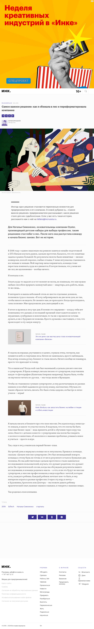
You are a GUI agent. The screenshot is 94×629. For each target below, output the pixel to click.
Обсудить (43, 572)
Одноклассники (84, 581)
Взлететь (43, 602)
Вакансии (62, 579)
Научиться (44, 615)
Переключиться (46, 605)
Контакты (62, 572)
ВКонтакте (85, 572)
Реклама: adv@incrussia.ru (13, 572)
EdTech (11, 507)
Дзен (83, 575)
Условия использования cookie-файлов (16, 597)
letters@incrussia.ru (46, 219)
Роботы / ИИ (44, 579)
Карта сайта (6, 583)
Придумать (44, 595)
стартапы (40, 507)
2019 (4, 507)
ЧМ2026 (43, 582)
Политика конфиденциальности (14, 594)
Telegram (85, 584)
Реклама (62, 575)
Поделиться (44, 612)
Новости (43, 589)
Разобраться (7, 103)
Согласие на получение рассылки (15, 601)
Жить (42, 609)
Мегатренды (45, 592)
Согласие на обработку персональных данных (20, 590)
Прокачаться (45, 585)
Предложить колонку (64, 583)
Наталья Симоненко (25, 507)
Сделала (43, 575)
